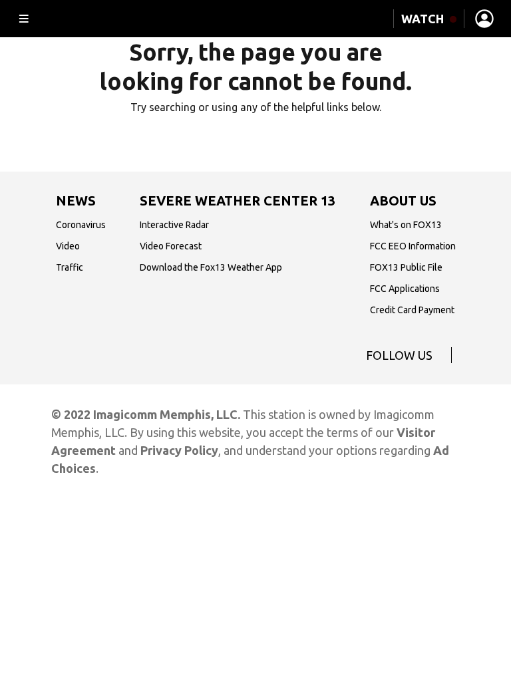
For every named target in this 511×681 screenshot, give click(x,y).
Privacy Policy (179, 450)
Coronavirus (81, 224)
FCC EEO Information (413, 246)
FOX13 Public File (406, 267)
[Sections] (24, 18)
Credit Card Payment (412, 310)
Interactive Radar (174, 224)
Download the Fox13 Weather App (211, 267)
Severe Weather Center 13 (237, 200)
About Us (403, 200)
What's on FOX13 (406, 224)
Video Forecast (171, 246)
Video (68, 246)
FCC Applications (405, 288)
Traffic (69, 267)
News (76, 200)
